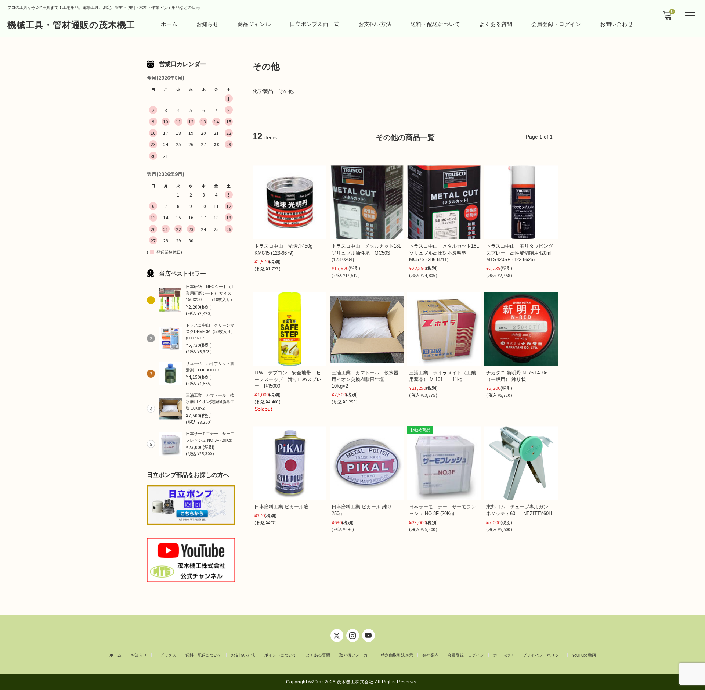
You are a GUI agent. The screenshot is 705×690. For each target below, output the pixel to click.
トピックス (166, 655)
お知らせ (207, 24)
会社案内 (430, 655)
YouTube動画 (584, 655)
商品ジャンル (254, 24)
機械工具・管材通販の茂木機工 (71, 25)
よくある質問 (495, 24)
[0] (667, 18)
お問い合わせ (616, 24)
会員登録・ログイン (556, 24)
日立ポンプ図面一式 (314, 24)
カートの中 (503, 655)
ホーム (169, 24)
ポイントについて (280, 655)
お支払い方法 (374, 24)
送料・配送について (435, 24)
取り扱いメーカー (355, 655)
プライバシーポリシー (543, 655)
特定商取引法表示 (397, 655)
